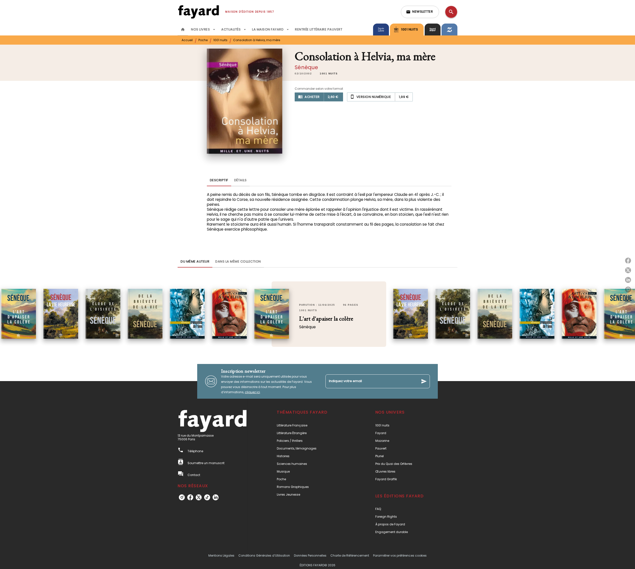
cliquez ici (252, 392)
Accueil (187, 40)
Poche (203, 40)
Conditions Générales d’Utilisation (264, 555)
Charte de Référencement (349, 555)
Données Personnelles (310, 555)
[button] (420, 12)
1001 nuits (220, 40)
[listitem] (182, 497)
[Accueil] (198, 12)
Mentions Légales (221, 555)
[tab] (183, 29)
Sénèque (306, 67)
